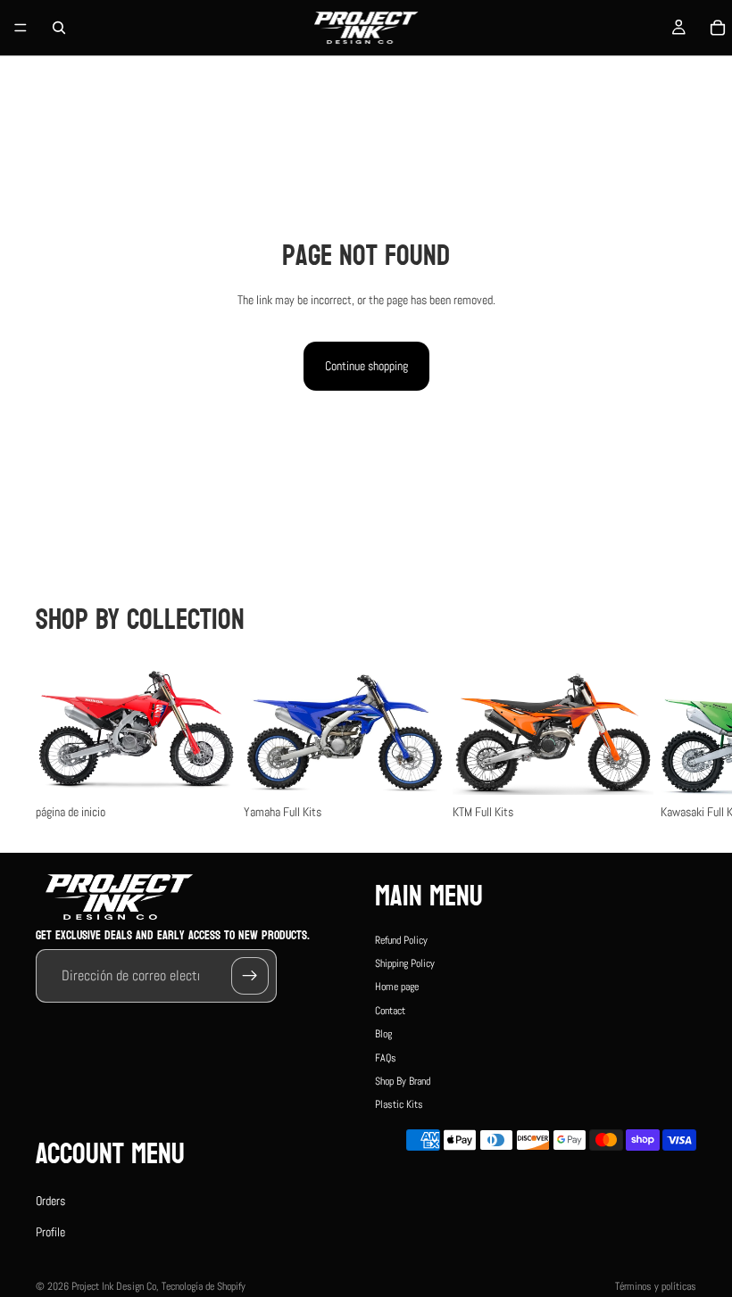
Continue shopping (366, 366)
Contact (390, 1010)
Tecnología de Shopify (203, 1286)
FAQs (385, 1057)
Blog (383, 1034)
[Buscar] (59, 27)
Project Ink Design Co (113, 1286)
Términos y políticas (655, 1286)
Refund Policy (401, 939)
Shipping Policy (405, 963)
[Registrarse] (250, 975)
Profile (50, 1231)
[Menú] (20, 27)
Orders (50, 1201)
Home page (397, 986)
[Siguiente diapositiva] (676, 742)
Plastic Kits (399, 1104)
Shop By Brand (402, 1081)
